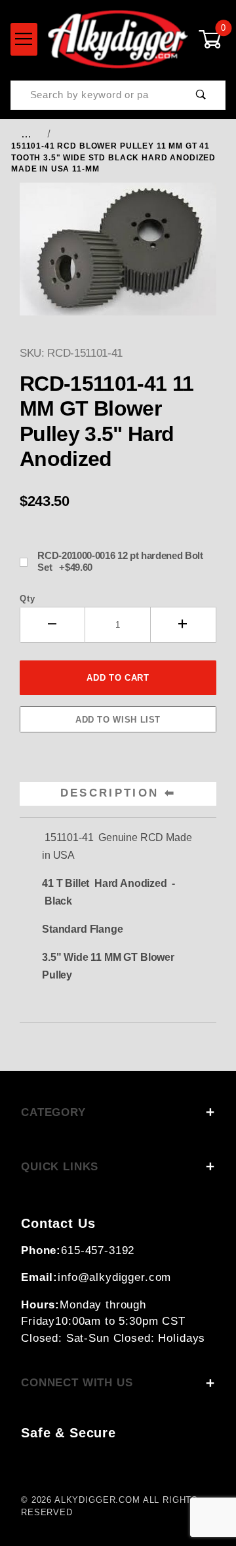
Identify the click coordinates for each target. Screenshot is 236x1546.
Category (53, 1112)
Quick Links (59, 1166)
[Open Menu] (23, 39)
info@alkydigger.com (114, 1277)
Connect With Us (77, 1382)
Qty (27, 598)
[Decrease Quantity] (52, 625)
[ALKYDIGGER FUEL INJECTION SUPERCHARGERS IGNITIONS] (117, 38)
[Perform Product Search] (201, 95)
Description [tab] (109, 793)
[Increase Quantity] (183, 625)
